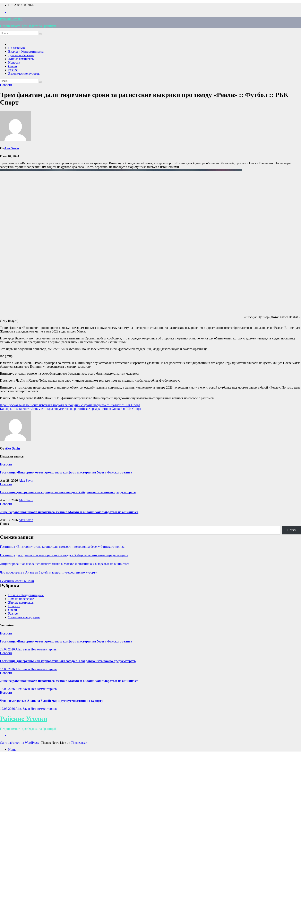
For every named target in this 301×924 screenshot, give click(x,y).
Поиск (4, 523)
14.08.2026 (7, 669)
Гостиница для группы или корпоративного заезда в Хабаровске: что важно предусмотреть (68, 492)
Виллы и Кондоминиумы (26, 51)
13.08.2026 (7, 689)
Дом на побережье (21, 55)
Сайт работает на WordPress (20, 742)
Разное (13, 70)
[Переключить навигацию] (1, 38)
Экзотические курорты (24, 73)
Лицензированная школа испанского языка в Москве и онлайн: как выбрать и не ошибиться (69, 512)
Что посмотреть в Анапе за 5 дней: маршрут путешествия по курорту (48, 572)
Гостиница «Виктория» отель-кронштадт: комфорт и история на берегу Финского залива (66, 472)
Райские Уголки (11, 19)
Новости (14, 62)
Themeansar (78, 742)
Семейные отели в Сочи (17, 581)
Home (12, 749)
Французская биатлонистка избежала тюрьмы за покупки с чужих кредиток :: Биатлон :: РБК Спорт (70, 405)
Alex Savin (11, 148)
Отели (12, 66)
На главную (16, 48)
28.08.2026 (7, 649)
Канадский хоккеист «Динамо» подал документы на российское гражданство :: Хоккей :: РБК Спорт (70, 408)
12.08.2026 (7, 708)
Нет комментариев (44, 649)
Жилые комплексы (21, 59)
